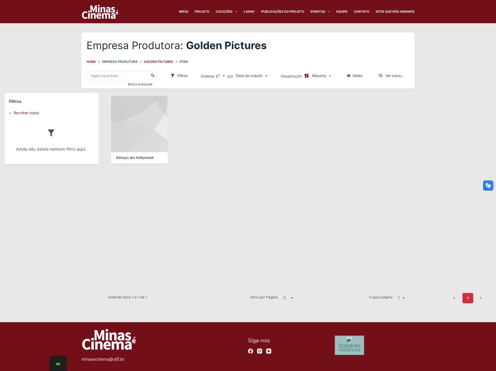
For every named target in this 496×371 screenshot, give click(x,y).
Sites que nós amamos (395, 11)
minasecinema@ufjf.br (102, 359)
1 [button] (468, 298)
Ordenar (208, 76)
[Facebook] (250, 351)
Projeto (202, 11)
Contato (361, 11)
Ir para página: (381, 297)
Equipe (341, 11)
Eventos (318, 11)
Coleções (224, 11)
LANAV (249, 11)
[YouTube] (268, 351)
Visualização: (292, 76)
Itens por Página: (264, 297)
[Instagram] (259, 351)
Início (183, 11)
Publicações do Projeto (282, 11)
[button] (454, 297)
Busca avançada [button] (140, 84)
